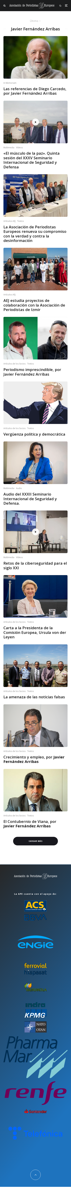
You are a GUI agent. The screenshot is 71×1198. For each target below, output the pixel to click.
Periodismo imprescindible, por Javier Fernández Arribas (32, 371)
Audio (19, 488)
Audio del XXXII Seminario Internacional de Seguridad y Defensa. (30, 498)
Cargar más (35, 841)
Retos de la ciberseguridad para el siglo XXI (35, 565)
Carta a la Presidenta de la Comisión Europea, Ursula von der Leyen (34, 632)
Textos (20, 221)
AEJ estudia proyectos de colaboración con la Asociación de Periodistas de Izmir (34, 305)
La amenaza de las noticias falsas (34, 697)
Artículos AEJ (9, 221)
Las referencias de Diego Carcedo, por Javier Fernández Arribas (34, 91)
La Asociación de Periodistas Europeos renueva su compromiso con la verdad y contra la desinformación (34, 234)
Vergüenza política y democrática (34, 434)
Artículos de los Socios (14, 363)
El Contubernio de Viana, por (29, 823)
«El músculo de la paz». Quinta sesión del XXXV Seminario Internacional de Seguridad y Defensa (31, 160)
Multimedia (8, 147)
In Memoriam (9, 82)
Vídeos (19, 147)
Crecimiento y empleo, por (33, 759)
